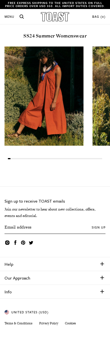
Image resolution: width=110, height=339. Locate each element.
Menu (9, 17)
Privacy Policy (48, 323)
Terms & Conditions (18, 323)
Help (9, 264)
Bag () (98, 17)
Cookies (70, 323)
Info (8, 292)
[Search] (22, 16)
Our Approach (17, 278)
